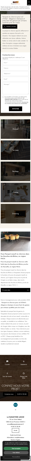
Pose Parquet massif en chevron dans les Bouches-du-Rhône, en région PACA (15, 256)
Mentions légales (15, 440)
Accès (15, 430)
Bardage (15, 171)
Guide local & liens (15, 435)
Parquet (15, 129)
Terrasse (15, 150)
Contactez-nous (9, 394)
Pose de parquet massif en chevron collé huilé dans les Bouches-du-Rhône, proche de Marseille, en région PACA (14, 264)
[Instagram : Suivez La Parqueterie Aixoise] (15, 410)
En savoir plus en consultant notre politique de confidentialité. (16, 102)
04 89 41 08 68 (21, 394)
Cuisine (15, 192)
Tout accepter (16, 448)
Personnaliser (16, 457)
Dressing (15, 213)
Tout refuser (16, 452)
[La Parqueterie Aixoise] (15, 3)
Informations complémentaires (15, 437)
